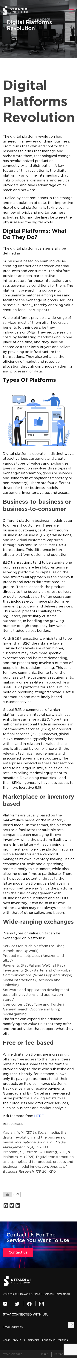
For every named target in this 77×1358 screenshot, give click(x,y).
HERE (39, 1116)
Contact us (18, 1252)
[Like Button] (7, 1194)
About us (19, 1340)
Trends (63, 1340)
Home (6, 1340)
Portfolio (49, 1340)
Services (33, 1340)
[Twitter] (17, 1303)
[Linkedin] (5, 1303)
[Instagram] (41, 1303)
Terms (45, 1354)
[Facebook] (29, 1303)
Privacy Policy (64, 1354)
